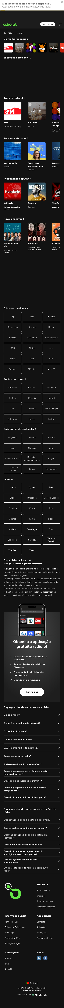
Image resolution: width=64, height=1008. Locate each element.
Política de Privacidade (15, 927)
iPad (7, 964)
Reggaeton (12, 327)
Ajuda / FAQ (42, 933)
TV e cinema (51, 469)
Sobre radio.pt (43, 891)
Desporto (51, 388)
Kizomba (32, 327)
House (51, 327)
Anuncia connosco (45, 901)
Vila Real (12, 550)
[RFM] (8, 47)
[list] (32, 47)
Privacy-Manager (12, 943)
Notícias (32, 448)
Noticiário (12, 388)
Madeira (12, 529)
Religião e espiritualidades (32, 458)
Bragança (32, 498)
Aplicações (41, 927)
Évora (32, 508)
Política (12, 398)
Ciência (32, 469)
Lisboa (51, 519)
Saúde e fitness (12, 459)
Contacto (41, 922)
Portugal (33, 983)
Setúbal (32, 540)
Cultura (32, 388)
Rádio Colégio (51, 409)
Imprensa (41, 896)
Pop (12, 317)
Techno (12, 369)
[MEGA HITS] (42, 47)
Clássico (32, 369)
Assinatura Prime (45, 938)
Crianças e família (13, 469)
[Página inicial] (5, 33)
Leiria (32, 519)
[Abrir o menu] (60, 24)
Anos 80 (51, 369)
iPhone (8, 958)
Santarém (12, 540)
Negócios (12, 438)
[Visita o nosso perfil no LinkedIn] (39, 958)
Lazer (12, 448)
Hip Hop (51, 317)
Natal (32, 419)
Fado (32, 359)
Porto (51, 529)
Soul (51, 359)
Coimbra (13, 508)
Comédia (32, 409)
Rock (32, 317)
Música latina (51, 338)
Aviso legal (9, 933)
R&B (12, 348)
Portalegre (32, 529)
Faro (51, 508)
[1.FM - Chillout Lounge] (31, 47)
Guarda (12, 519)
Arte (51, 448)
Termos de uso (11, 922)
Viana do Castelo (51, 539)
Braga (13, 498)
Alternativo (32, 338)
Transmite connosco (46, 907)
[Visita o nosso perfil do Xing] (45, 958)
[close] (62, 2)
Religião (32, 398)
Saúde (51, 419)
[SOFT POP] (19, 47)
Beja (51, 487)
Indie (12, 359)
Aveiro (12, 487)
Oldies (32, 348)
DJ (12, 409)
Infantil (51, 398)
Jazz (51, 348)
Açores (32, 487)
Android (8, 969)
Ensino (51, 438)
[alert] (32, 5)
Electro (12, 338)
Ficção (51, 459)
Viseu (32, 550)
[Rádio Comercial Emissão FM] (53, 47)
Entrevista (13, 419)
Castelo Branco (51, 498)
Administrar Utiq (12, 938)
